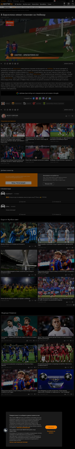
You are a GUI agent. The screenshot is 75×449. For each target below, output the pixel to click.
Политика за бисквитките (23, 427)
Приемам (51, 427)
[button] (5, 430)
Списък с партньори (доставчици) (18, 442)
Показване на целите (51, 431)
